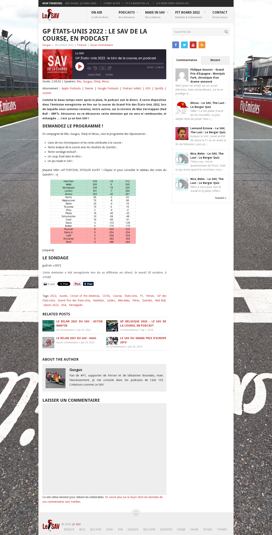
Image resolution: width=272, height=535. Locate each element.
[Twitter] (184, 44)
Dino (109, 529)
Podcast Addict (132, 88)
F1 (141, 295)
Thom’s (222, 529)
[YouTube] (193, 44)
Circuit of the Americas (84, 295)
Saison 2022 (51, 305)
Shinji (97, 81)
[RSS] (202, 44)
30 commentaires (115, 346)
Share (109, 74)
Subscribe (94, 74)
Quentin (166, 529)
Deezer (89, 88)
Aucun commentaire (101, 44)
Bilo (79, 81)
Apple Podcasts (71, 88)
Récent (215, 60)
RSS (148, 88)
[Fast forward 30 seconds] (110, 68)
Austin (63, 295)
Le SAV (76, 524)
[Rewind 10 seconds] (95, 68)
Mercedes (123, 300)
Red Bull (160, 300)
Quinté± (147, 300)
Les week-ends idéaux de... (173, 3)
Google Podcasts (108, 88)
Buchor (95, 529)
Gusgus (46, 44)
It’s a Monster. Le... (138, 3)
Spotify (159, 88)
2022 (53, 295)
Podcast (81, 44)
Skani (194, 529)
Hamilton (98, 300)
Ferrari (150, 295)
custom (46, 93)
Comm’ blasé (112, 3)
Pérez (135, 300)
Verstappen (76, 305)
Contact (220, 15)
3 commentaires (129, 330)
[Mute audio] (89, 68)
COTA (106, 295)
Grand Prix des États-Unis (74, 300)
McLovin (149, 529)
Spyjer (207, 529)
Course (117, 295)
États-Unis (131, 295)
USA (63, 305)
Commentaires (186, 60)
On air (99, 15)
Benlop (69, 529)
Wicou (105, 81)
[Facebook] (175, 44)
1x (102, 68)
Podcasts (127, 15)
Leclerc (111, 300)
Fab (120, 529)
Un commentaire (65, 330)
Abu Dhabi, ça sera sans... (81, 3)
